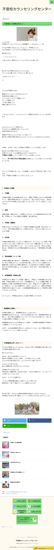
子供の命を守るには (15, 462)
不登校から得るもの (15, 452)
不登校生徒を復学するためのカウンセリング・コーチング (27, 543)
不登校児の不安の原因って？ (17, 472)
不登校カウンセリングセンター (27, 540)
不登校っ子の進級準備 (15, 442)
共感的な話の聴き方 (15, 482)
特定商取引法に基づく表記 (32, 537)
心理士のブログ (6, 432)
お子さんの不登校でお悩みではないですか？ (16, 491)
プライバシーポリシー (21, 537)
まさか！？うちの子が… (12, 493)
